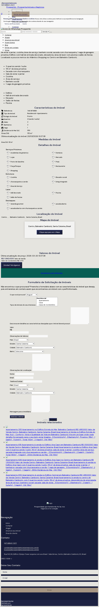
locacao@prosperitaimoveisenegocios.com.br (21, 550)
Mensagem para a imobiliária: (20, 412)
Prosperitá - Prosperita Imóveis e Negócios (25, 7)
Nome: (12, 374)
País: (11, 340)
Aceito (25, 24)
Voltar (45, 419)
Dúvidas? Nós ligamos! (12, 265)
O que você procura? (18, 295)
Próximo (53, 419)
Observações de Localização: (21, 370)
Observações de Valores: (19, 336)
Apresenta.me (7, 601)
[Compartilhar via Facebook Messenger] (51, 279)
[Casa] (47, 303)
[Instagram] (9, 3)
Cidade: (13, 348)
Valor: (12, 327)
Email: (12, 378)
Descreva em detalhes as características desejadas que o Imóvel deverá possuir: (40, 324)
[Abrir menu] (0, 31)
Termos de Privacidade (12, 24)
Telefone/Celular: (16, 381)
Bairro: (12, 351)
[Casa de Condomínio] (47, 305)
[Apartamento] (47, 300)
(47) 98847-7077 (8, 5)
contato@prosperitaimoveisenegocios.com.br (21, 548)
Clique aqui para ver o (49, 232)
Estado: (12, 344)
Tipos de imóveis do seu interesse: (23, 305)
